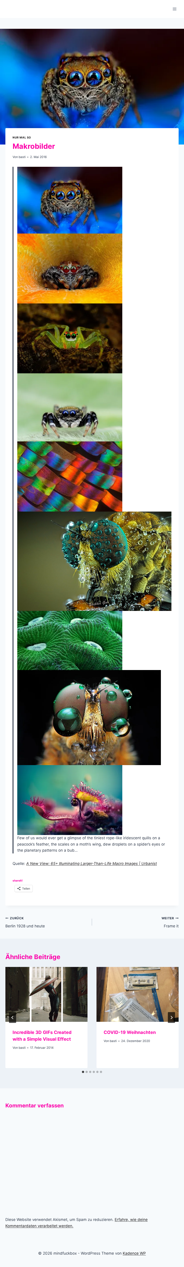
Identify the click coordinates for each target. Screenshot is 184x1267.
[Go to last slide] (12, 1017)
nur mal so (22, 137)
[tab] (83, 1072)
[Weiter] (171, 1017)
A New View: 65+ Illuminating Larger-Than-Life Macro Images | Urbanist (91, 863)
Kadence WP (134, 1253)
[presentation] (46, 994)
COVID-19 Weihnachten (130, 1032)
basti (22, 157)
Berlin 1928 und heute (25, 922)
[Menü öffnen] (174, 8)
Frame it (170, 922)
